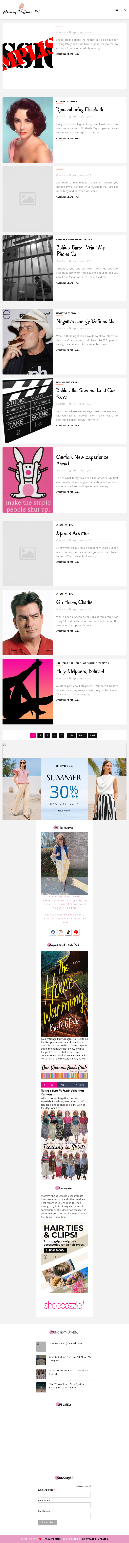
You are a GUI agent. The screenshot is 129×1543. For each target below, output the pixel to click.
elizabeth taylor (66, 101)
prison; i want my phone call (74, 239)
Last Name (44, 1511)
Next (81, 735)
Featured (49, 1084)
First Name (44, 1500)
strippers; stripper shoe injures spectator (82, 663)
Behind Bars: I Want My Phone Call (80, 250)
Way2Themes (53, 1539)
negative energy (66, 313)
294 (71, 735)
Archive (80, 1084)
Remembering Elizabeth (79, 109)
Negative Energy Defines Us (85, 321)
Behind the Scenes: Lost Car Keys (85, 393)
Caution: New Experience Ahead (82, 460)
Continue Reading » (68, 54)
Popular (64, 1084)
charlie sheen (64, 525)
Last (92, 735)
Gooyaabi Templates (95, 1539)
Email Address (46, 1489)
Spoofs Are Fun (72, 533)
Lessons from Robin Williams (66, 1343)
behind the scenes (67, 382)
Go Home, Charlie (74, 602)
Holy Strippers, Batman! (80, 671)
